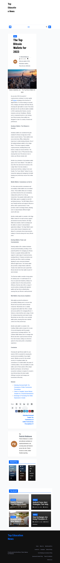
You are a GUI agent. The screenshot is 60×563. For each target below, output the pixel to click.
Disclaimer (43, 549)
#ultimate (28, 66)
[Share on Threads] (19, 407)
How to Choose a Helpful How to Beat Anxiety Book (18, 504)
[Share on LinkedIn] (24, 404)
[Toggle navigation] (29, 27)
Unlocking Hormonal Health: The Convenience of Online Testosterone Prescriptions (23, 387)
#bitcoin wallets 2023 (24, 61)
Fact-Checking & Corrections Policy (45, 552)
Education (13, 499)
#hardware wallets (23, 63)
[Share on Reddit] (12, 407)
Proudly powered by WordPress (14, 552)
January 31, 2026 (38, 521)
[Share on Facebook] (16, 404)
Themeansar (11, 553)
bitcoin (15, 100)
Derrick (24, 507)
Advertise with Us (48, 546)
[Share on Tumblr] (16, 407)
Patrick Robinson (25, 56)
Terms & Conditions (48, 556)
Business (35, 499)
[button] (46, 27)
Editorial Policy (49, 549)
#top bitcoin (22, 66)
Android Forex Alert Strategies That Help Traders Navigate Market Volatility (40, 505)
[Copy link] (25, 407)
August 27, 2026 (16, 507)
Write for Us (49, 559)
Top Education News (12, 8)
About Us (42, 546)
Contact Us (37, 549)
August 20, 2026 (38, 507)
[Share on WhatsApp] (27, 404)
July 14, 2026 (15, 524)
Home (37, 546)
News (15, 36)
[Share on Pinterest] (31, 404)
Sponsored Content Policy (37, 556)
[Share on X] (20, 404)
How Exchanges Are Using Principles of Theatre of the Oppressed (40, 520)
